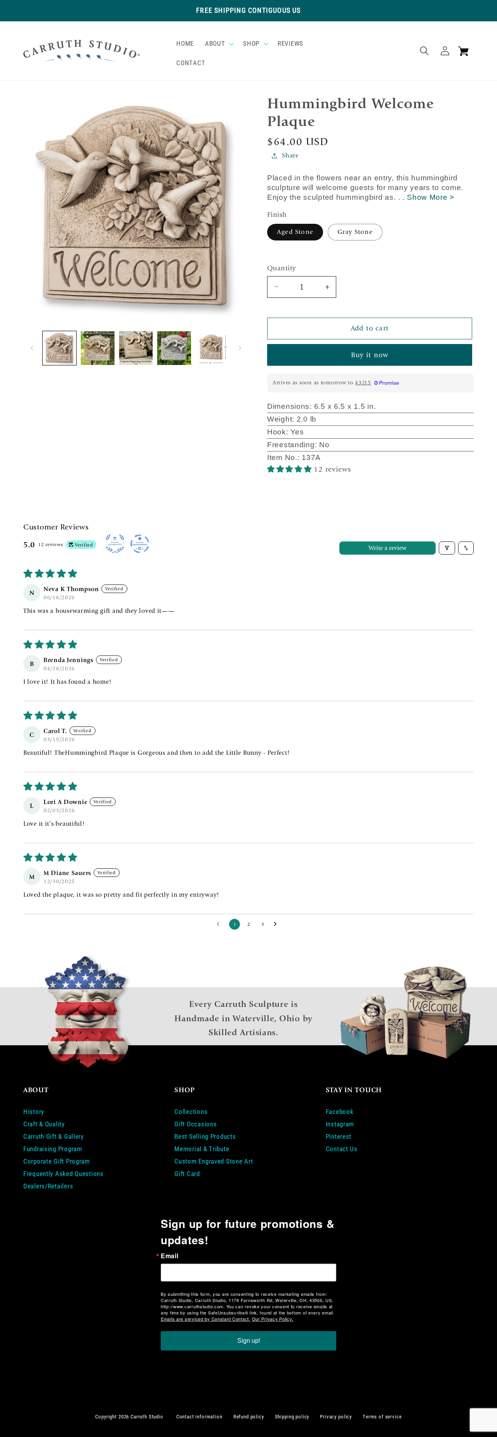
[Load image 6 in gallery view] (212, 348)
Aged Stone (295, 231)
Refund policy (248, 1417)
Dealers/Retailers (48, 1186)
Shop (251, 43)
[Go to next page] (277, 924)
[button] (219, 44)
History (33, 1111)
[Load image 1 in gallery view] (59, 348)
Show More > (430, 197)
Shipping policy (292, 1417)
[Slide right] (239, 347)
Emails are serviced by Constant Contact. (205, 1319)
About (215, 43)
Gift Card (187, 1174)
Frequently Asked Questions (63, 1174)
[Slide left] (31, 347)
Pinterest (338, 1136)
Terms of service (382, 1417)
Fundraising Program (52, 1149)
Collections (190, 1111)
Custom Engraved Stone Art (213, 1161)
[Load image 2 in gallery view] (97, 348)
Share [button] (290, 155)
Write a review (387, 548)
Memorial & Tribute (201, 1149)
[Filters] (447, 548)
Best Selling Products (205, 1136)
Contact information (199, 1417)
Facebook (340, 1111)
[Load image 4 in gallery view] (174, 348)
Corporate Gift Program (56, 1161)
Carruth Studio (146, 1417)
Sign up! (248, 1340)
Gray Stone (355, 231)
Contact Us (342, 1149)
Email (170, 1256)
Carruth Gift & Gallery (53, 1136)
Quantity (281, 268)
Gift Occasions (195, 1124)
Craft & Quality (44, 1124)
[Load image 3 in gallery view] (136, 348)
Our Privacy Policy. (273, 1319)
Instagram (340, 1124)
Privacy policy (336, 1417)
